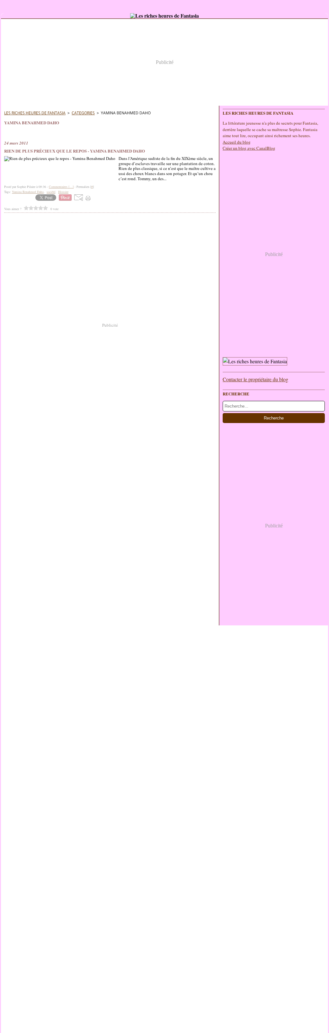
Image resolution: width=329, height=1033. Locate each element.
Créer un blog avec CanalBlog (249, 148)
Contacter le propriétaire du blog (255, 379)
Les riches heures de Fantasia (35, 113)
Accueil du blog (237, 142)
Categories (83, 113)
